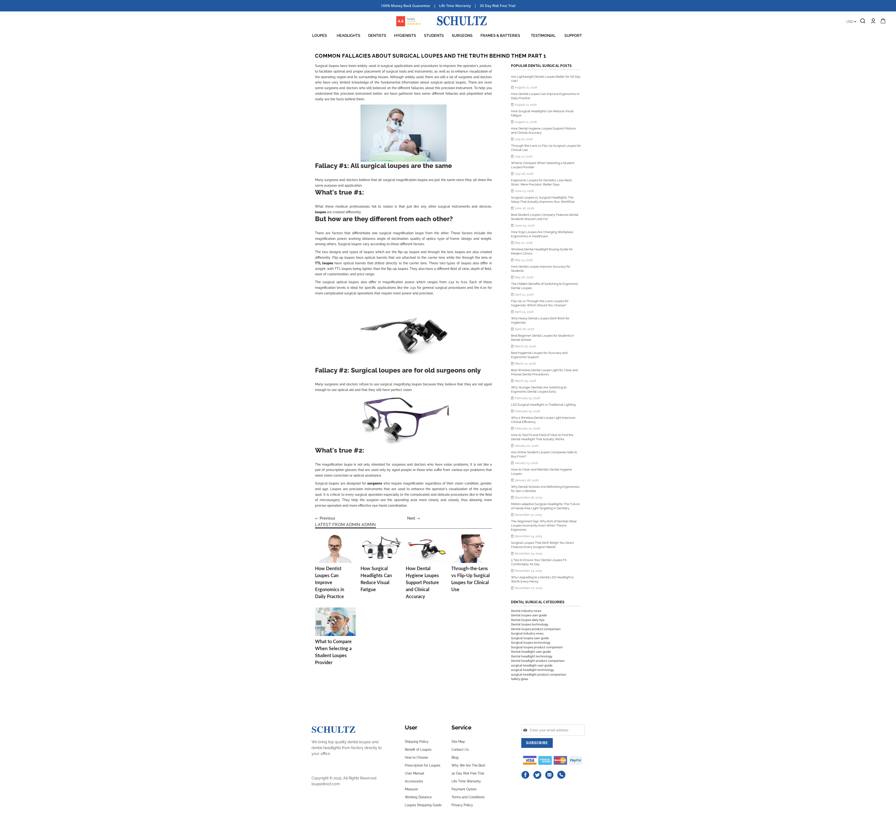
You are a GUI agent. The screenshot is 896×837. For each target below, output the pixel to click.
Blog (455, 757)
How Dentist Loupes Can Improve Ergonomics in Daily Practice (329, 582)
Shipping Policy (417, 741)
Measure (411, 789)
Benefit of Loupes (418, 749)
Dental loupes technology (529, 624)
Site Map (458, 741)
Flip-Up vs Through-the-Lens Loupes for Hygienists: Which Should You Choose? (540, 303)
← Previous (325, 518)
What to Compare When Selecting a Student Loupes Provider (542, 165)
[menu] (448, 35)
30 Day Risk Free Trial (497, 5)
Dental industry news (526, 611)
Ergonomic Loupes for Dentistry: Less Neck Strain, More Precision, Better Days (541, 182)
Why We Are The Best (468, 765)
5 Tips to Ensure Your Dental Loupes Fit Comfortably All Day (538, 562)
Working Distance (418, 797)
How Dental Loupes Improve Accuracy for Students (540, 268)
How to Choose (416, 757)
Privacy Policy (462, 805)
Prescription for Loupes (422, 765)
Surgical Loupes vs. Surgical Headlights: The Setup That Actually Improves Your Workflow (543, 199)
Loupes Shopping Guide (423, 805)
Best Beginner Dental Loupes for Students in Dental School (542, 338)
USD (850, 22)
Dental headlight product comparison (538, 661)
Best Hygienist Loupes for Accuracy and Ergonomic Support (539, 355)
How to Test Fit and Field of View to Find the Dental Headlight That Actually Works (542, 437)
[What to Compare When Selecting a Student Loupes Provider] (335, 621)
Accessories (414, 781)
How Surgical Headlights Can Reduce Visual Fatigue (542, 113)
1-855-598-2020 (561, 775)
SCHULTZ (334, 729)
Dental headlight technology (531, 656)
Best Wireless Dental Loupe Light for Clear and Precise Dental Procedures (544, 372)
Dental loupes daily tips (527, 620)
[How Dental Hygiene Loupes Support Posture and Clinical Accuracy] (426, 548)
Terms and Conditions (468, 797)
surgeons (374, 483)
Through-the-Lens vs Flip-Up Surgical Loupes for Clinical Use (546, 148)
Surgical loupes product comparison (537, 647)
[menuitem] (320, 35)
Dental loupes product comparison (536, 629)
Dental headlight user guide (531, 651)
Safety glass (519, 679)
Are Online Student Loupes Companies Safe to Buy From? (544, 454)
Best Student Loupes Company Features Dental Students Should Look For (544, 217)
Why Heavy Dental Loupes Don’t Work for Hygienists (540, 320)
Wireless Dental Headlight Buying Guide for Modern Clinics (542, 251)
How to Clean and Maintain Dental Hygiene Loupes (541, 471)
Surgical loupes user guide (530, 638)
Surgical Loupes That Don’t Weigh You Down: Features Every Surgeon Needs (542, 545)
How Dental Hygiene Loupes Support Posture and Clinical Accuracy (422, 582)
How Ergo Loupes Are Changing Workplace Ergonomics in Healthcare (542, 234)
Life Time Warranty (466, 781)
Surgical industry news (527, 633)
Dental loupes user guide (529, 615)
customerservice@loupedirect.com (549, 775)
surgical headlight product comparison (538, 674)
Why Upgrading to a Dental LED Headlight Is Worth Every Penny (542, 579)
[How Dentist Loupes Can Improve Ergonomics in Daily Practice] (335, 548)
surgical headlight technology (532, 670)
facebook (526, 775)
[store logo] (462, 20)
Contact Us (460, 749)
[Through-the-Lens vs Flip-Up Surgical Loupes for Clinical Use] (471, 548)
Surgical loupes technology (530, 642)
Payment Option (464, 789)
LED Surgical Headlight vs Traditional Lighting (543, 404)
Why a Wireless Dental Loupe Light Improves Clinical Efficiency (543, 420)
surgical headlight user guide (532, 665)
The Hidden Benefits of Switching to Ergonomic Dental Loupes (544, 286)
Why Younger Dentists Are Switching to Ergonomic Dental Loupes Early (539, 389)
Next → (413, 518)
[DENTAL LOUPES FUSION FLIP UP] (403, 332)
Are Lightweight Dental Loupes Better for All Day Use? (545, 79)
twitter (537, 775)
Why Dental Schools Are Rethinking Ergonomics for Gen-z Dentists (545, 489)
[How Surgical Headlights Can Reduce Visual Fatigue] (380, 548)
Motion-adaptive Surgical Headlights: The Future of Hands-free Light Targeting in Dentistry (545, 506)
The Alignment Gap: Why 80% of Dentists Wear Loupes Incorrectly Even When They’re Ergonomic (544, 525)
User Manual (414, 773)
